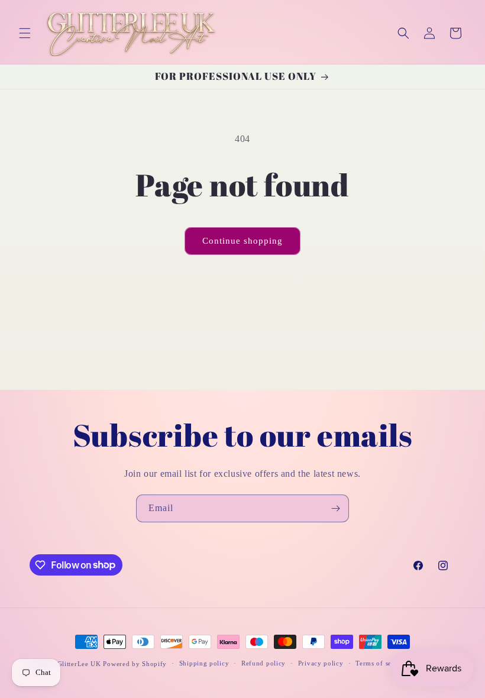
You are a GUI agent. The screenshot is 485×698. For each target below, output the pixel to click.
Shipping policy (204, 663)
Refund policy (263, 663)
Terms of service (381, 663)
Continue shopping (242, 240)
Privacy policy (321, 663)
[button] (25, 33)
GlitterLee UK (79, 663)
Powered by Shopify (135, 663)
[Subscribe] (335, 508)
